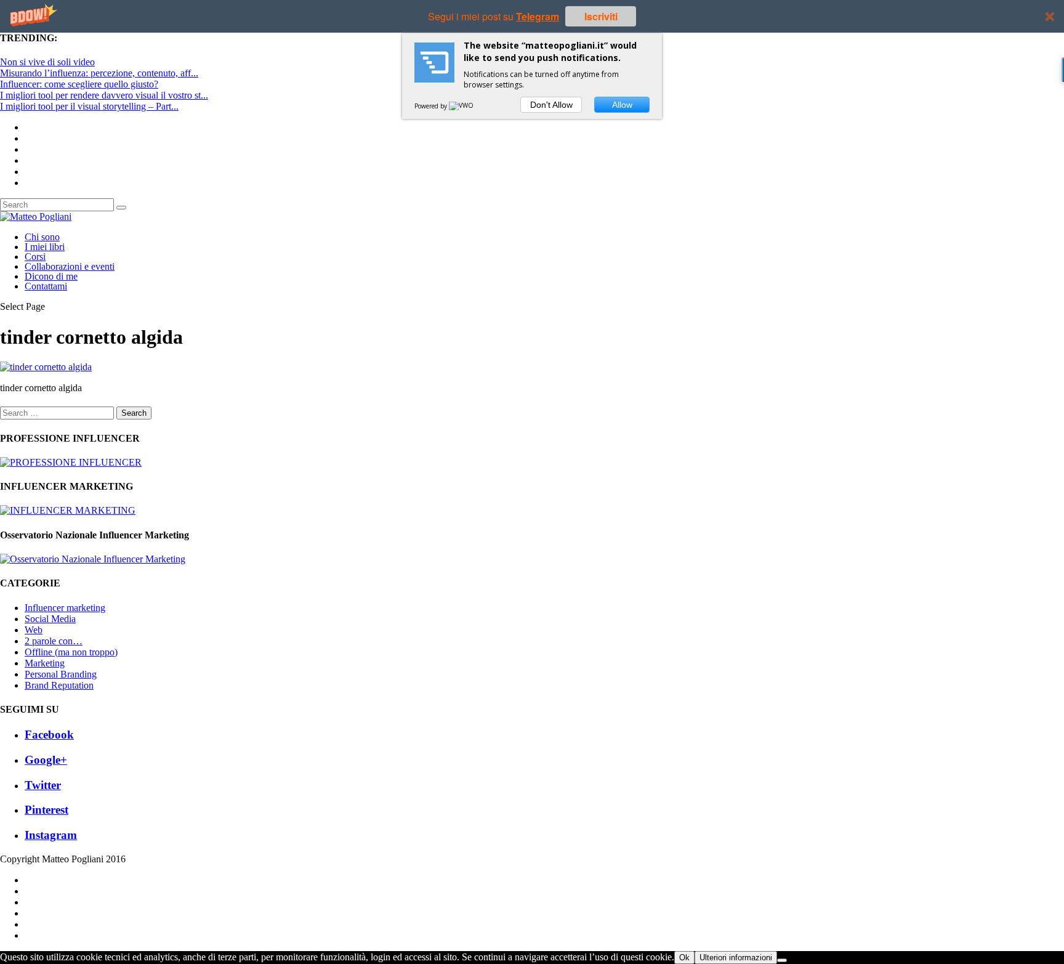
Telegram (537, 16)
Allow (622, 105)
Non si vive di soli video (47, 62)
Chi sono (42, 237)
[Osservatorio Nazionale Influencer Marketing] (92, 559)
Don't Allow (551, 105)
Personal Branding (61, 674)
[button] (532, 16)
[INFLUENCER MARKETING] (67, 510)
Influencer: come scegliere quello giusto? (79, 84)
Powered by (431, 106)
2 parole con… (54, 641)
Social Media (50, 619)
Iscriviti (601, 16)
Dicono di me (51, 276)
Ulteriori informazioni (735, 957)
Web (33, 630)
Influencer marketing (65, 607)
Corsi (35, 256)
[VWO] (462, 106)
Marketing (45, 663)
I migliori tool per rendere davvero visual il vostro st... (104, 95)
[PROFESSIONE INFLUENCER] (71, 462)
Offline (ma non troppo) (71, 652)
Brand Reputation (59, 685)
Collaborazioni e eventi (70, 266)
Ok (684, 957)
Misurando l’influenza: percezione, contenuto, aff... (99, 73)
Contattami (46, 286)
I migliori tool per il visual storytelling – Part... (89, 106)
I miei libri (45, 246)
